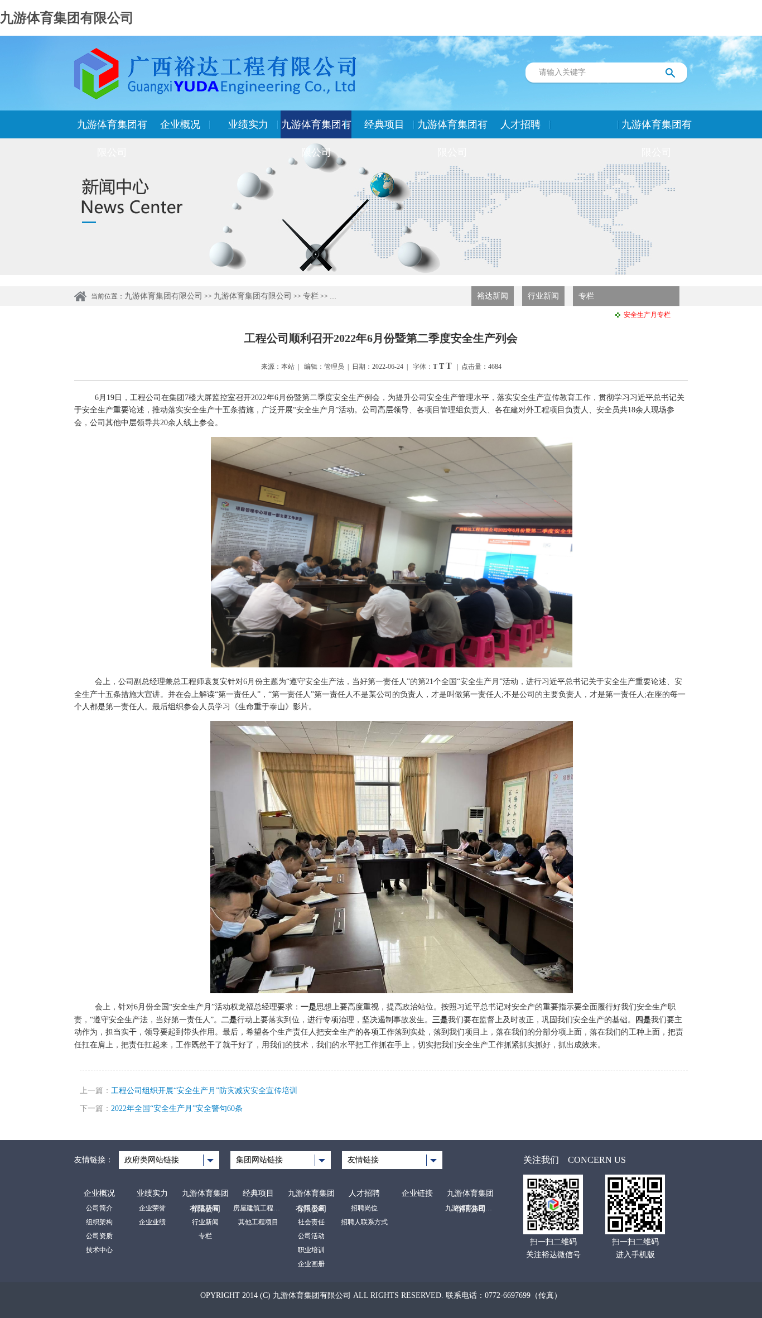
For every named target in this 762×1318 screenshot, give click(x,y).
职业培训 (311, 1250)
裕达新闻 (492, 296)
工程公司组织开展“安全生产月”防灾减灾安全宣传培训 (204, 1090)
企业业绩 (152, 1222)
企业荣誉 (152, 1208)
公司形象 (311, 1208)
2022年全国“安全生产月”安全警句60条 (177, 1108)
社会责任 (311, 1222)
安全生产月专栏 (647, 315)
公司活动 (311, 1236)
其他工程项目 (258, 1222)
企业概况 (180, 124)
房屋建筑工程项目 (258, 1208)
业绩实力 (248, 124)
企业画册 (311, 1264)
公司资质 (99, 1236)
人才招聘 (520, 124)
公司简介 (99, 1208)
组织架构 (99, 1222)
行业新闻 (543, 296)
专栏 (311, 296)
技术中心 (99, 1250)
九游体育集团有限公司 (67, 18)
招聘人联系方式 (364, 1222)
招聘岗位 (364, 1208)
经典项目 (384, 124)
